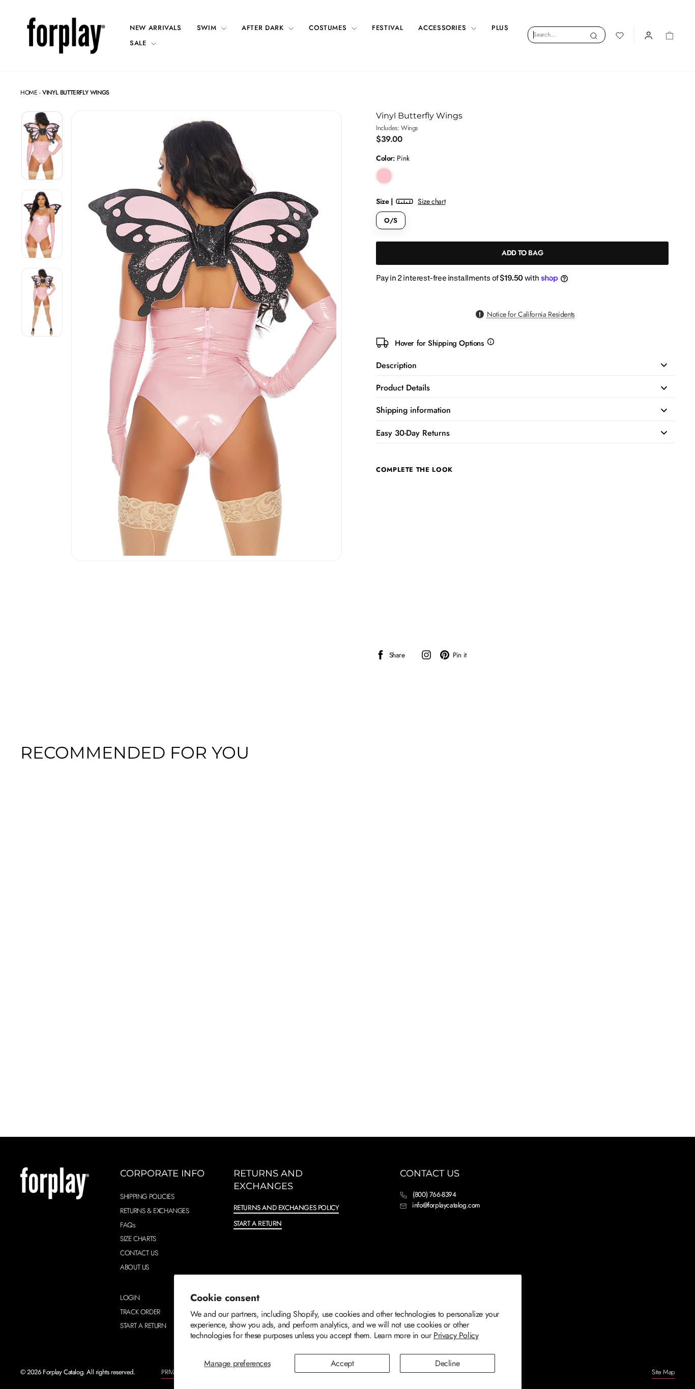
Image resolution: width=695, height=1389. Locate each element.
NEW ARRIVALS (156, 28)
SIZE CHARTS (138, 1238)
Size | (410, 201)
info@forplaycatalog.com (446, 1205)
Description (396, 365)
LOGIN (129, 1297)
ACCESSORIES (443, 28)
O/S (390, 220)
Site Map (663, 1372)
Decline (447, 1363)
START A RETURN (143, 1325)
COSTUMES (329, 28)
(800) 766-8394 (434, 1194)
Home (28, 92)
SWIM (208, 28)
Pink (384, 176)
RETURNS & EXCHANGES (154, 1210)
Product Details (403, 388)
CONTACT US (139, 1253)
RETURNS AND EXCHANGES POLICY (286, 1207)
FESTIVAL (387, 28)
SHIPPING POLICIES (147, 1196)
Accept (342, 1363)
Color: (393, 158)
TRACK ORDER (140, 1312)
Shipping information (413, 410)
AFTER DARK (264, 28)
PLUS (500, 28)
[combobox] (566, 34)
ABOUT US (134, 1267)
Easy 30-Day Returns (413, 433)
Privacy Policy (455, 1335)
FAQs (127, 1225)
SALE (139, 43)
